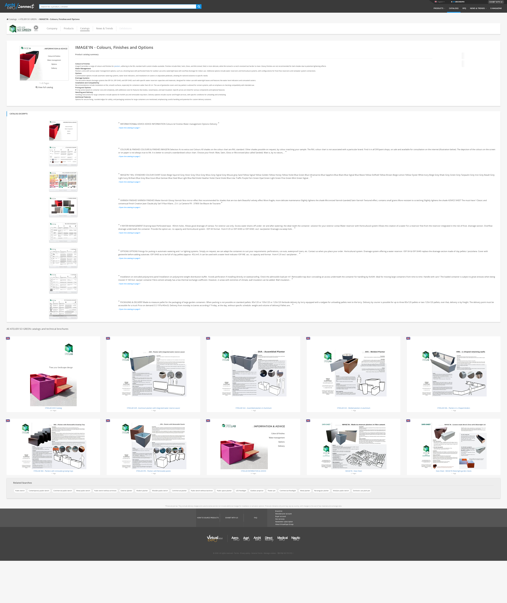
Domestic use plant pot (361, 491)
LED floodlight (241, 491)
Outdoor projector (257, 491)
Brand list (278, 511)
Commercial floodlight (288, 491)
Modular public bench (341, 491)
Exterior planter (126, 491)
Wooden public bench (160, 491)
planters (117, 66)
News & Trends (477, 8)
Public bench (20, 491)
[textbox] (117, 6)
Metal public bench (83, 491)
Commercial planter (179, 491)
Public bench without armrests (105, 491)
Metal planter (305, 491)
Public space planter (224, 491)
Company (52, 28)
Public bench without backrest (202, 491)
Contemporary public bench (39, 491)
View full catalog (45, 87)
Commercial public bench (62, 491)
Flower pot (271, 491)
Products (438, 8)
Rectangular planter (321, 491)
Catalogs (454, 8)
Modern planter (142, 491)
